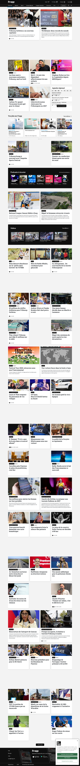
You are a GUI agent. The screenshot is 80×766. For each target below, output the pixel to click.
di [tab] (70, 90)
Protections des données (28, 764)
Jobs (9, 756)
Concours (48, 5)
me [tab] (58, 90)
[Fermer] (77, 740)
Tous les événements (61, 105)
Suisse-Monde (29, 5)
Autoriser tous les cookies (67, 754)
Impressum (10, 764)
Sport (22, 5)
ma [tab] (55, 90)
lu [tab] (52, 90)
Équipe (9, 753)
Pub (9, 750)
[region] (67, 752)
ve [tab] (64, 90)
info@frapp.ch (11, 758)
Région (16, 5)
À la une (10, 5)
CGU (18, 764)
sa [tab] (67, 90)
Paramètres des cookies (67, 761)
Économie (56, 5)
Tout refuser (67, 757)
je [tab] (61, 90)
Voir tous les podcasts (64, 172)
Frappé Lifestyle (40, 5)
